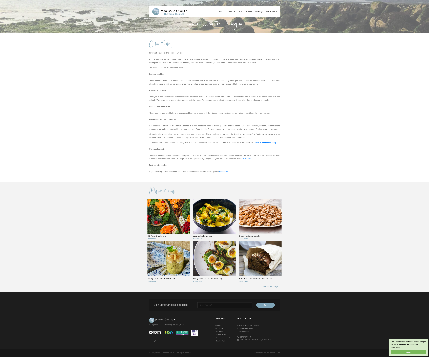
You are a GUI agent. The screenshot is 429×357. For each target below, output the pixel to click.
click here (247, 159)
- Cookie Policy (220, 341)
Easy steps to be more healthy (207, 278)
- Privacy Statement (222, 338)
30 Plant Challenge (156, 236)
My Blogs (259, 11)
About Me (231, 11)
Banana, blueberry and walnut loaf (255, 278)
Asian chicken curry (202, 236)
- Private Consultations (245, 328)
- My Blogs (219, 331)
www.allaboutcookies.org (265, 143)
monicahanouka (165, 353)
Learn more (395, 347)
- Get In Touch (220, 335)
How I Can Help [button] (245, 11)
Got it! (408, 352)
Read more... (152, 239)
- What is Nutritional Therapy (248, 325)
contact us (223, 172)
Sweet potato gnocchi (249, 236)
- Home (218, 325)
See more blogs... (271, 286)
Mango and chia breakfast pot (161, 278)
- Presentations (243, 331)
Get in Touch (271, 11)
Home (221, 11)
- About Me (219, 328)
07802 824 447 (245, 337)
